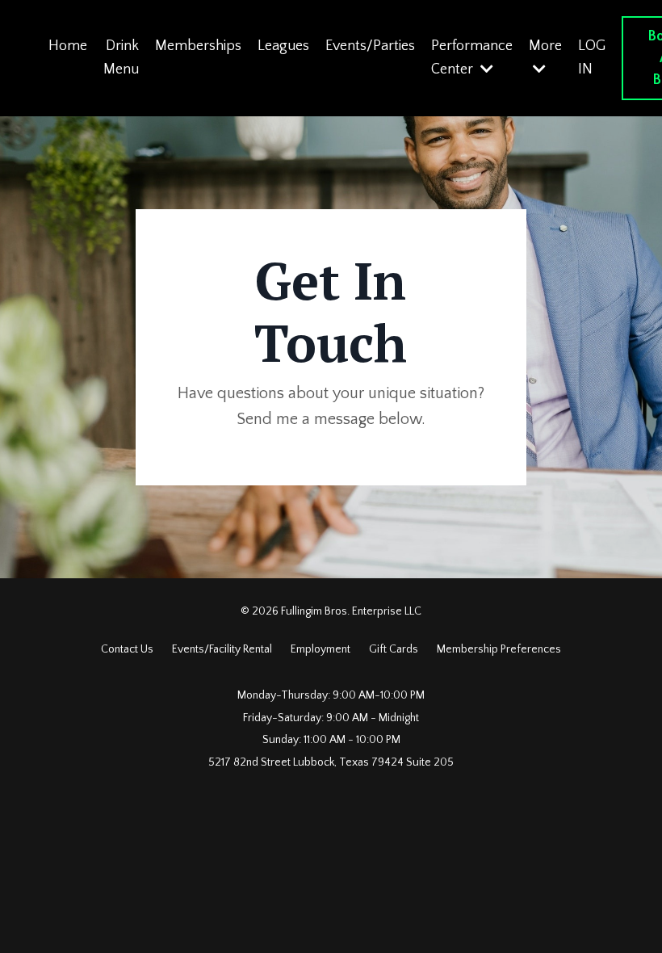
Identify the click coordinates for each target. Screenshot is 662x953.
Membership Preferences (499, 649)
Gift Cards (395, 649)
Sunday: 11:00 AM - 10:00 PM (331, 739)
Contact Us (127, 649)
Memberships (198, 46)
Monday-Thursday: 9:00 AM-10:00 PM (331, 695)
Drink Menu (121, 58)
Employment (320, 649)
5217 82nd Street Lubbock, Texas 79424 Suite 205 (331, 762)
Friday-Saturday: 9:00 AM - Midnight (331, 718)
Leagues (283, 46)
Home (67, 46)
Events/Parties (370, 46)
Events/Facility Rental (222, 649)
